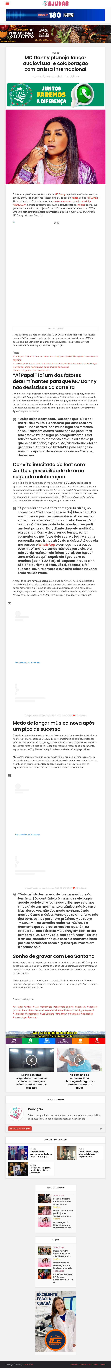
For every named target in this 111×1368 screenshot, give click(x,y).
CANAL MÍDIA (28, 1364)
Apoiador (74, 1364)
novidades (87, 1013)
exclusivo (81, 1006)
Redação (59, 76)
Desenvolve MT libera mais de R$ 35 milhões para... (62, 1254)
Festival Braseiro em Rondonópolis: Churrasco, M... (62, 1201)
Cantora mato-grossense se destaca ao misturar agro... (41, 1154)
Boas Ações (58, 1195)
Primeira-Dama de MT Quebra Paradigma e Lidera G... (63, 1278)
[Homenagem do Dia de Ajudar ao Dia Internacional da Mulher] (45, 1222)
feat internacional (69, 1010)
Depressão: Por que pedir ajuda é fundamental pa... (63, 1213)
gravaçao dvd (87, 1010)
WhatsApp (46, 545)
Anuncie (82, 1364)
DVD (36, 1006)
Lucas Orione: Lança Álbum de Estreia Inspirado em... (89, 1154)
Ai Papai (18, 1006)
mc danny (62, 1013)
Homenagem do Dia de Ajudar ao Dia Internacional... (62, 1225)
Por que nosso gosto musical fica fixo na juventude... (40, 1170)
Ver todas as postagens (20, 1128)
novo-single (20, 1017)
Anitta (28, 1006)
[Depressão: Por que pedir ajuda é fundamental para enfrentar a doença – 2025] (45, 1210)
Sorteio (102, 1364)
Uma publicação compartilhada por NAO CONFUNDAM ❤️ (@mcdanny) (55, 715)
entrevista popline (64, 1006)
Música (55, 52)
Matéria (56, 1207)
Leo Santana (48, 1013)
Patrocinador (92, 1364)
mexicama (75, 1013)
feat (25, 1010)
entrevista (47, 1006)
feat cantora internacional (43, 1010)
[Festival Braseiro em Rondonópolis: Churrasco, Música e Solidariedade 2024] (45, 1198)
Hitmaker (19, 1013)
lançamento (33, 1013)
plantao (33, 1017)
